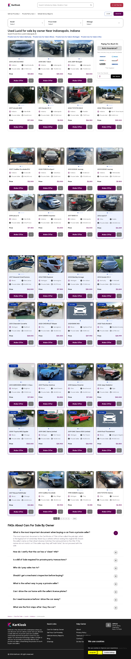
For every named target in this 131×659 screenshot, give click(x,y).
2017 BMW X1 (73, 216)
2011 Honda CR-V (45, 108)
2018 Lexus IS (14, 216)
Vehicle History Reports (45, 14)
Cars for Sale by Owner (55, 629)
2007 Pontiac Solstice (47, 385)
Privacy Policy (81, 633)
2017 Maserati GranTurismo (19, 277)
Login (108, 14)
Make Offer (18, 80)
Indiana (32, 616)
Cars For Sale (18, 616)
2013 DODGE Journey (75, 169)
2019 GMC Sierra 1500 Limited (79, 432)
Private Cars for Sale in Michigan (68, 37)
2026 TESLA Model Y (105, 108)
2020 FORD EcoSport (46, 169)
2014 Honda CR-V (104, 277)
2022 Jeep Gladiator (105, 385)
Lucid (26, 616)
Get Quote (116, 76)
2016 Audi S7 (102, 216)
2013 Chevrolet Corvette (18, 324)
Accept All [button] (92, 652)
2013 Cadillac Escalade (47, 493)
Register (118, 14)
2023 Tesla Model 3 (104, 324)
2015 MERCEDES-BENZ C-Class (20, 385)
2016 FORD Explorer (46, 277)
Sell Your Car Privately (55, 633)
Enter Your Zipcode (102, 73)
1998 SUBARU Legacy (76, 493)
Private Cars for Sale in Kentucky (19, 37)
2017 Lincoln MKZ (15, 108)
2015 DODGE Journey (105, 169)
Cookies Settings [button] (109, 652)
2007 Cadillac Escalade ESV (19, 169)
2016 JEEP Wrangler (75, 62)
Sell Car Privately (13, 14)
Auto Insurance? (109, 48)
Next (74, 518)
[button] (99, 652)
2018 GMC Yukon (45, 62)
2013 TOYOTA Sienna (105, 493)
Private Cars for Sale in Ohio (91, 37)
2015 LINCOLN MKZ (16, 62)
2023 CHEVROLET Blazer (48, 324)
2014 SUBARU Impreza (47, 216)
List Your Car (118, 5)
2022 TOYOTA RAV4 (75, 108)
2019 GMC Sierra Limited (48, 432)
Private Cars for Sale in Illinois (43, 37)
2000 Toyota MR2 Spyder (18, 432)
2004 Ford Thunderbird (106, 432)
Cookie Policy (122, 648)
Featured (101, 196)
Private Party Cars (28, 14)
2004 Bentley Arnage (76, 277)
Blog (48, 639)
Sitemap (50, 642)
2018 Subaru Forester (76, 385)
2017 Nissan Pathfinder (17, 493)
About (78, 629)
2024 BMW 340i (74, 324)
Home (10, 616)
